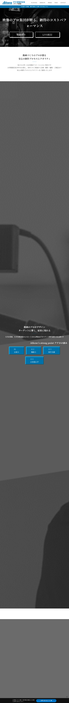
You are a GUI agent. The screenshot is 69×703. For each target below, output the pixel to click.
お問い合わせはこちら (46, 700)
